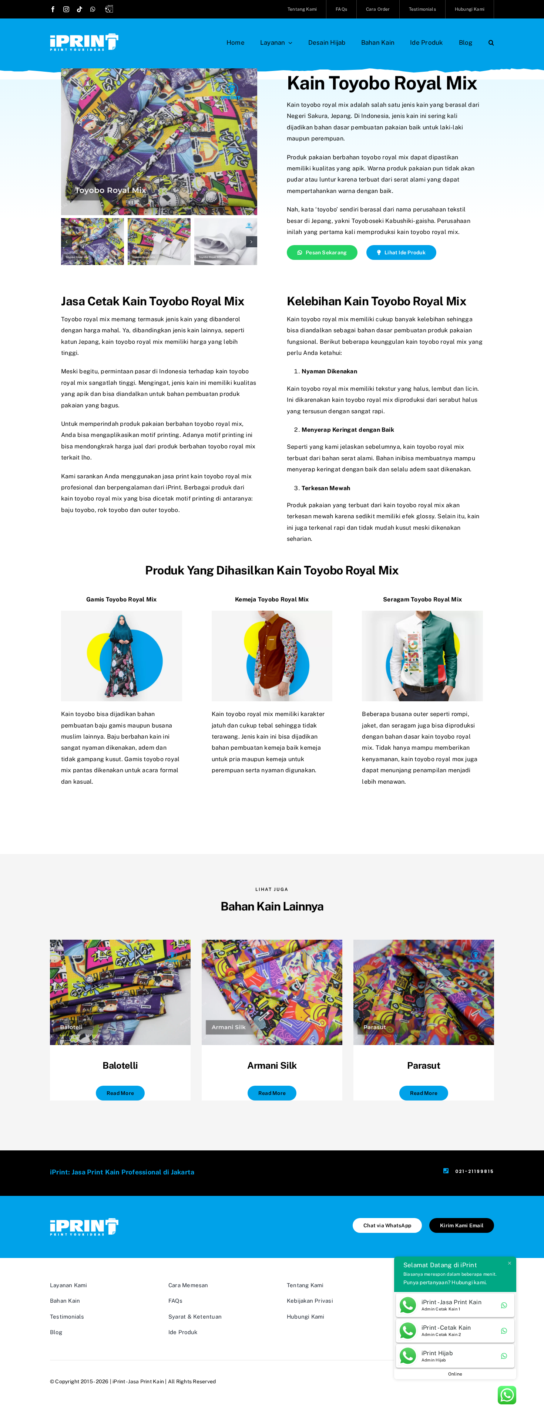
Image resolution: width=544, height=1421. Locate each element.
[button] (491, 42)
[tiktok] (80, 9)
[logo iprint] (84, 36)
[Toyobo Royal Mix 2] (92, 241)
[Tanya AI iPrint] (111, 10)
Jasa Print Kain (146, 1381)
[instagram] (66, 9)
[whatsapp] (92, 9)
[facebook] (53, 9)
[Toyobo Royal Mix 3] (159, 241)
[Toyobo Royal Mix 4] (225, 241)
